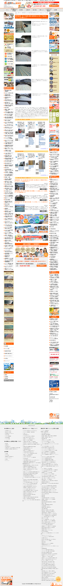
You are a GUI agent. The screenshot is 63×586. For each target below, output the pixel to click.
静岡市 (6, 374)
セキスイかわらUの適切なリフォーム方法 (48, 441)
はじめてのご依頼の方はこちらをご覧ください (30, 430)
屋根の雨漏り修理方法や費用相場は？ (9, 243)
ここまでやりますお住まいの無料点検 (48, 10)
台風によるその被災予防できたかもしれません (54, 236)
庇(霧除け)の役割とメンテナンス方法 (8, 151)
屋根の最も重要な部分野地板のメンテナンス (8, 202)
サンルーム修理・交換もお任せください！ (54, 322)
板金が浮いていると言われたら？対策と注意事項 (54, 296)
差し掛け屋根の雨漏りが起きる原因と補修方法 (9, 175)
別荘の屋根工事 (52, 340)
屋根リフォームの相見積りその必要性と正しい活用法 (54, 277)
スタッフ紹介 (7, 348)
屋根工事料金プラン (26, 434)
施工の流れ (35, 9)
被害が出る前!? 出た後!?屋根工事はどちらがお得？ (54, 287)
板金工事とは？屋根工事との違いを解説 (9, 103)
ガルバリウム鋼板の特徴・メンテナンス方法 (48, 519)
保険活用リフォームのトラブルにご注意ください (54, 303)
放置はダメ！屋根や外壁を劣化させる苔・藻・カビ (49, 559)
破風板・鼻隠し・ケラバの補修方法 (47, 479)
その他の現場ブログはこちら (44, 212)
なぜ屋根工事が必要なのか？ (54, 179)
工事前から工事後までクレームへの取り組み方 (54, 282)
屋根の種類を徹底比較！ (52, 196)
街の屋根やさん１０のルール (9, 433)
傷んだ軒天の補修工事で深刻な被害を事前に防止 (9, 117)
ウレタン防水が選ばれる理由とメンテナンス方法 (9, 122)
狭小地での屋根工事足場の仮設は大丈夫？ (54, 224)
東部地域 (6, 378)
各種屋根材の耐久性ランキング (46, 544)
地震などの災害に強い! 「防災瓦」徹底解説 (54, 250)
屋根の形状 (7, 167)
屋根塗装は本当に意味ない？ (8, 98)
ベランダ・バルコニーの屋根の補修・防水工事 (30, 453)
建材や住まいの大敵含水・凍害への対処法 (8, 182)
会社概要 (55, 9)
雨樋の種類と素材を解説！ (27, 495)
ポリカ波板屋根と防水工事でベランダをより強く (54, 326)
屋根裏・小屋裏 (7, 177)
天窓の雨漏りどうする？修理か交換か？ (9, 253)
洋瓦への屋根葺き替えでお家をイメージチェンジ (9, 219)
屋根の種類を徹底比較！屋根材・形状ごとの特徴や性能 (50, 464)
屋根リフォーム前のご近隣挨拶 (27, 440)
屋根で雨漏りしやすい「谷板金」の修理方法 (8, 189)
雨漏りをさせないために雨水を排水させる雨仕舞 (9, 186)
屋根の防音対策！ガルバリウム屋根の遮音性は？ (54, 173)
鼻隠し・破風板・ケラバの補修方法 (9, 110)
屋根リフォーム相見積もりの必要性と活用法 (29, 467)
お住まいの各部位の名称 (45, 493)
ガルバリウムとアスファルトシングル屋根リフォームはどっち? (9, 222)
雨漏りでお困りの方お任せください (28, 437)
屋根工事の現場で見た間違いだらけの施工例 (54, 252)
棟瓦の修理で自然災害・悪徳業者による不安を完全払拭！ (50, 492)
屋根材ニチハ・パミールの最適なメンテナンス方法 (54, 217)
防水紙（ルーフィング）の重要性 (46, 540)
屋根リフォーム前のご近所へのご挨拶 (53, 279)
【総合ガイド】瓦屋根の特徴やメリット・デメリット (49, 463)
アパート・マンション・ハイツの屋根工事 (29, 457)
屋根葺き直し (55, 78)
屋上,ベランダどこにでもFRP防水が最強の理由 (9, 130)
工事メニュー (41, 9)
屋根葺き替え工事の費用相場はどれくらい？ (54, 186)
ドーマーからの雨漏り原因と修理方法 (8, 251)
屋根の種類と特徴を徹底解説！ (8, 91)
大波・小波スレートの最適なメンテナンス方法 (9, 148)
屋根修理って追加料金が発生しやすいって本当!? (54, 298)
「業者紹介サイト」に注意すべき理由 (54, 305)
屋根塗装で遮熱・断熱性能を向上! (54, 259)
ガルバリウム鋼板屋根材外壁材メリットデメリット (54, 171)
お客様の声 (28, 9)
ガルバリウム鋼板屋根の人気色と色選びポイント (49, 460)
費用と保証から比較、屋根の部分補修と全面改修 (54, 189)
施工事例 (21, 9)
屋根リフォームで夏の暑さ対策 (27, 454)
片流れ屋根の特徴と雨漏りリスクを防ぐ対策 (9, 170)
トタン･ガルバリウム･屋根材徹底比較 (8, 225)
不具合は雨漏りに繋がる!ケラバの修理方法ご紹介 (9, 112)
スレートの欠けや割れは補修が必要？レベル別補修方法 (50, 469)
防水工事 (55, 74)
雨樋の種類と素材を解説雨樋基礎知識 (9, 261)
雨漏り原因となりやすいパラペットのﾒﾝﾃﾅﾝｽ (9, 128)
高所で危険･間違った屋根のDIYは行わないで (48, 523)
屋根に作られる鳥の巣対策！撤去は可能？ (29, 494)
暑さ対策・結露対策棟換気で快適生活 (47, 504)
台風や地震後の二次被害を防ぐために (54, 243)
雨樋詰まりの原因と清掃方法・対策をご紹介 (29, 491)
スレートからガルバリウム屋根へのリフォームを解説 (54, 154)
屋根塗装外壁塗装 (55, 86)
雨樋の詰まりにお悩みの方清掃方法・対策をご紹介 (54, 329)
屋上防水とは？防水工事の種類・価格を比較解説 (9, 133)
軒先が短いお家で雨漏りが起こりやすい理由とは (9, 193)
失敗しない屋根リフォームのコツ (54, 182)
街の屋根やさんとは (8, 430)
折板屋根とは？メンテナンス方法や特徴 (54, 210)
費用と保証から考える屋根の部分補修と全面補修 (30, 473)
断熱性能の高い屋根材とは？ (7, 256)
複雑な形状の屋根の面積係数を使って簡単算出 (9, 165)
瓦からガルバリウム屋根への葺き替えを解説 (54, 157)
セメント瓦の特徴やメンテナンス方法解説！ (9, 138)
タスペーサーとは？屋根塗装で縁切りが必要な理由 (49, 485)
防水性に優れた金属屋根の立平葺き (47, 552)
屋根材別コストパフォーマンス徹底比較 (9, 206)
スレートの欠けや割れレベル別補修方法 (54, 203)
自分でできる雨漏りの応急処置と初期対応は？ (54, 262)
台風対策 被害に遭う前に (27, 449)
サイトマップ (7, 360)
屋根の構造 (7, 107)
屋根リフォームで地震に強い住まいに (28, 450)
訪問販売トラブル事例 (54, 291)
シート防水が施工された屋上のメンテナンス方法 (9, 125)
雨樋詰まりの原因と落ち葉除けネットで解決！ (54, 331)
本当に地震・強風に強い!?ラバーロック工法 (48, 563)
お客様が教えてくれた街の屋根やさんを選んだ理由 (12, 447)
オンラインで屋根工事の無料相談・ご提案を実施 (54, 275)
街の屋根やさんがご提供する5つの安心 (14, 10)
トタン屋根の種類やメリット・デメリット (54, 208)
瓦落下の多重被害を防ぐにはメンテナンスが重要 (54, 238)
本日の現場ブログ (7, 446)
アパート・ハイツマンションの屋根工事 (54, 338)
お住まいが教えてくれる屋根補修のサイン (54, 191)
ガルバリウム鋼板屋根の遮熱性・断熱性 (54, 161)
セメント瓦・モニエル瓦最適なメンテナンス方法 (9, 140)
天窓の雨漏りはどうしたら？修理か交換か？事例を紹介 (50, 480)
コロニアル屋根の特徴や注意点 (53, 205)
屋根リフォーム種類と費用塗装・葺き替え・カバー (54, 198)
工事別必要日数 (52, 228)
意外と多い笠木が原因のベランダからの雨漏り (9, 115)
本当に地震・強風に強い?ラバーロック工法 (9, 161)
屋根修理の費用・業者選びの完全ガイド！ (9, 95)
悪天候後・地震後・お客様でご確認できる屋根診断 (49, 435)
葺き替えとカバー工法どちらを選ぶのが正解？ (54, 193)
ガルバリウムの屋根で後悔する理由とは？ (8, 228)
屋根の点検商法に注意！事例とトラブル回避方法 (54, 293)
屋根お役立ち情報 (53, 233)
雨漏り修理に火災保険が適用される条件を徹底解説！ (49, 580)
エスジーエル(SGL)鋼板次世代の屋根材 (9, 230)
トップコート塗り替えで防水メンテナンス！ (9, 266)
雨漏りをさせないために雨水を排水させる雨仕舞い (49, 567)
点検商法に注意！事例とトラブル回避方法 (29, 441)
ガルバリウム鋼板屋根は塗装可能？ (54, 159)
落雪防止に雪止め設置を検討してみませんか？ (30, 486)
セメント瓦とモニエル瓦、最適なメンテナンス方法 (49, 475)
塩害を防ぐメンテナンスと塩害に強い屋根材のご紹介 (49, 557)
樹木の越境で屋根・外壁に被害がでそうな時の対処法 (54, 301)
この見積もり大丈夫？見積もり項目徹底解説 (54, 284)
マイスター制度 (7, 438)
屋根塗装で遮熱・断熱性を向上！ (46, 507)
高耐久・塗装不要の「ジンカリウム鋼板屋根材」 (49, 520)
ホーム (7, 9)
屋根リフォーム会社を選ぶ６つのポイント (54, 231)
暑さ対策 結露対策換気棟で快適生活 (8, 179)
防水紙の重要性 (7, 199)
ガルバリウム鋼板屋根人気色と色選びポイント (54, 164)
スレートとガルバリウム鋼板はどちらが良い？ (54, 152)
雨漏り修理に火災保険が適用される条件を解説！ (54, 264)
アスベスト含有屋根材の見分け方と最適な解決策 (9, 196)
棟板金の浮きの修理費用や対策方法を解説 (9, 105)
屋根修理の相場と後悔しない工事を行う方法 (54, 184)
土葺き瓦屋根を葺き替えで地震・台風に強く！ (9, 143)
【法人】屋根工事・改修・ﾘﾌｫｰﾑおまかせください (54, 342)
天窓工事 (55, 90)
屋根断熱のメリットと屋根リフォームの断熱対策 (9, 259)
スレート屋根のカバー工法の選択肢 (54, 201)
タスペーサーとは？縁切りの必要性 (8, 120)
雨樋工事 (55, 70)
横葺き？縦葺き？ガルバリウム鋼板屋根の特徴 (54, 169)
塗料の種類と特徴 (54, 354)
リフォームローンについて (27, 470)
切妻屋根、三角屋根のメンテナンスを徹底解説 (9, 172)
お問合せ (6, 358)
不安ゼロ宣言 (7, 434)
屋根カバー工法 (56, 62)
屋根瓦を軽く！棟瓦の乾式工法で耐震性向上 (54, 245)
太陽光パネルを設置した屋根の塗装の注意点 (54, 213)
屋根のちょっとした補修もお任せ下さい (29, 438)
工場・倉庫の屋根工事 (54, 335)
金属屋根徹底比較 (44, 548)
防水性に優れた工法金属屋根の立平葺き (8, 156)
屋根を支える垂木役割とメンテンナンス (8, 241)
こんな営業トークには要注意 (54, 289)
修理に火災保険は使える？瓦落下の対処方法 (54, 240)
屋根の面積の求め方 (8, 163)
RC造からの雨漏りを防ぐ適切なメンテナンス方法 (9, 246)
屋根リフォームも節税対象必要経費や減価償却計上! (54, 345)
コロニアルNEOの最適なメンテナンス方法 (54, 222)
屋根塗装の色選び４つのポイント (53, 255)
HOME (16, 12)
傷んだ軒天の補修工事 (45, 531)
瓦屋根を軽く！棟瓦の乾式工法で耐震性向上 (48, 511)
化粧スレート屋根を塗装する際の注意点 (53, 215)
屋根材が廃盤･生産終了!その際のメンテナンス (9, 216)
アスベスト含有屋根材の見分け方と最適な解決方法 (49, 515)
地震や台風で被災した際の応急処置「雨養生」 (9, 158)
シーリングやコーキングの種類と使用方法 (9, 153)
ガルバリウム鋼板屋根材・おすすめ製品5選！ (48, 451)
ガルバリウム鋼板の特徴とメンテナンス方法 (9, 233)
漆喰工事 (55, 66)
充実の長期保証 (7, 437)
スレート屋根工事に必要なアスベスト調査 (48, 516)
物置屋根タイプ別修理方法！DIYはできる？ (54, 319)
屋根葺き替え (55, 58)
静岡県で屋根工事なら (8, 353)
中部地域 (6, 376)
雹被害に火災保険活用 (45, 577)
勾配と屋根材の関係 (44, 508)
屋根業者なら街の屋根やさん (9, 456)
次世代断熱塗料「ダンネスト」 (52, 257)
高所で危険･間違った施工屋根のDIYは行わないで (9, 238)
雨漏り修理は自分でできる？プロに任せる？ (9, 100)
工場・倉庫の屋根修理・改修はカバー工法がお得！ (54, 324)
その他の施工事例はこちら (44, 148)
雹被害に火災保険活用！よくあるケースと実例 (54, 267)
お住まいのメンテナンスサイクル (46, 535)
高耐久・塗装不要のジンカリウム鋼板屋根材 (9, 235)
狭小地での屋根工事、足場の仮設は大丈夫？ (48, 447)
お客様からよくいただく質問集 (46, 439)
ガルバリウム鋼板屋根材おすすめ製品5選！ (54, 166)
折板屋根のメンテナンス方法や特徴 (47, 472)
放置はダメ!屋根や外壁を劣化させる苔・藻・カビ (9, 214)
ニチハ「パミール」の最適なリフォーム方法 (48, 442)
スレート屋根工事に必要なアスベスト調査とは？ (9, 264)
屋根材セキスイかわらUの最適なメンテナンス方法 (54, 220)
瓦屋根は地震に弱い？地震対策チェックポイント (54, 247)
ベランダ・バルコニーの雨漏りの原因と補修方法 (9, 135)
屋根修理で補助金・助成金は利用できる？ (54, 269)
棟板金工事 (55, 82)
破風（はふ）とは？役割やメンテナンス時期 (9, 269)
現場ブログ (19, 12)
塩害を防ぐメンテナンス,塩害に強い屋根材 (9, 211)
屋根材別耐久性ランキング (8, 209)
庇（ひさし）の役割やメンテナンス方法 (9, 248)
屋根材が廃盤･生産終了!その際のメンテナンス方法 (49, 489)
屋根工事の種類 (54, 54)
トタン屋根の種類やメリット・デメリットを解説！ (49, 471)
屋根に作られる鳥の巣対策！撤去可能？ (54, 333)
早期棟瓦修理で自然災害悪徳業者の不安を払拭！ (9, 146)
